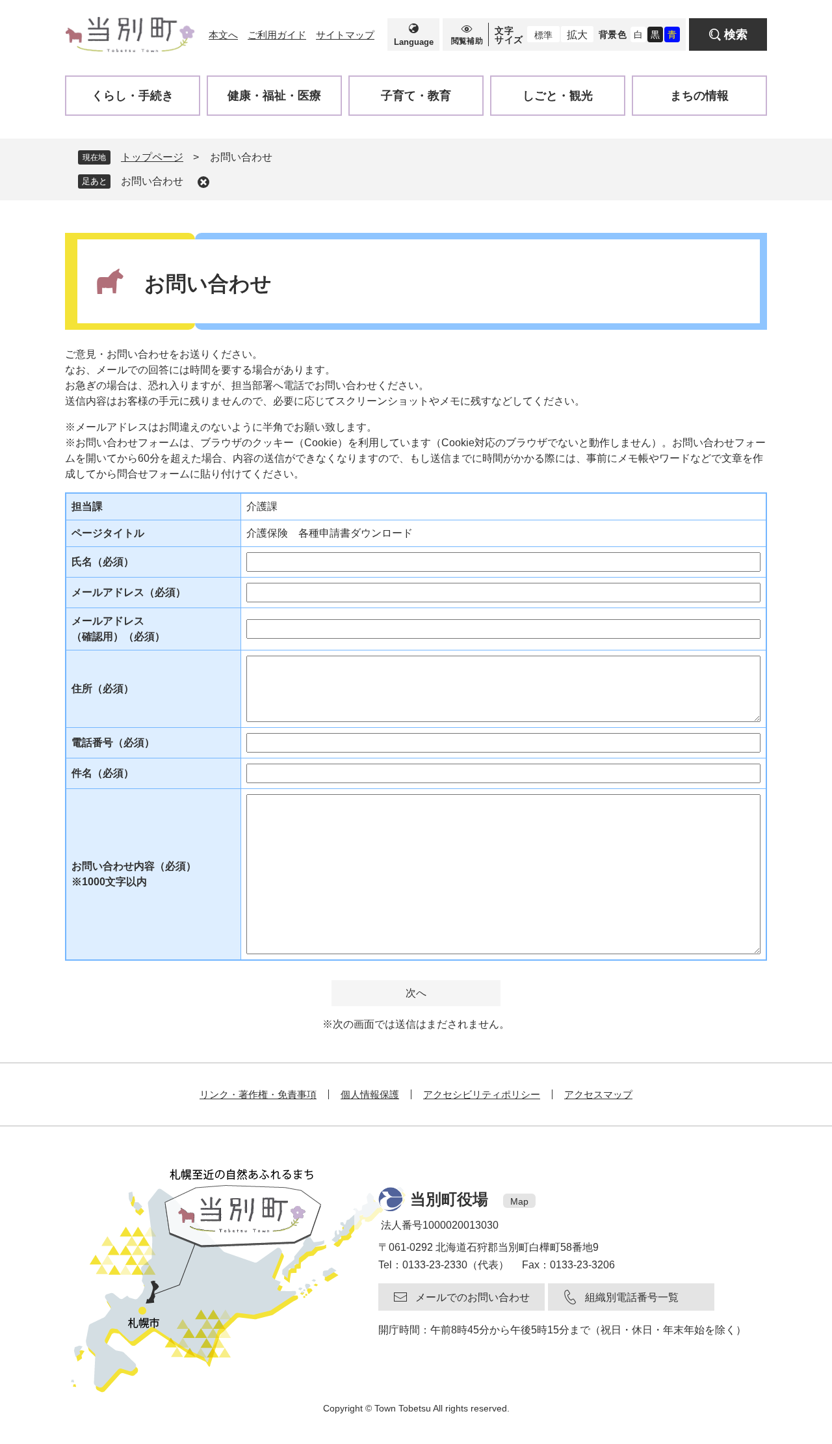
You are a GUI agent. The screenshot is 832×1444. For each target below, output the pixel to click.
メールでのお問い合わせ (472, 1297)
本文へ (223, 35)
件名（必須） (103, 773)
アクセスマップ (598, 1094)
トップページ (152, 157)
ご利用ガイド (277, 35)
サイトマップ (345, 35)
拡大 (577, 34)
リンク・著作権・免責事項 (258, 1094)
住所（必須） (103, 688)
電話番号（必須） (113, 742)
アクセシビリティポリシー (481, 1094)
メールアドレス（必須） (129, 592)
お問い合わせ (152, 181)
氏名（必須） (103, 561)
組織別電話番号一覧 (632, 1297)
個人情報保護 (370, 1094)
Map (519, 1201)
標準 (543, 35)
